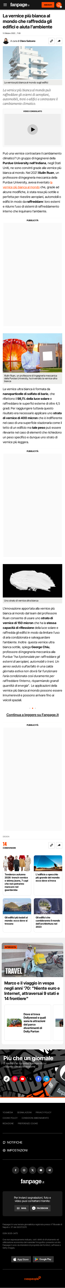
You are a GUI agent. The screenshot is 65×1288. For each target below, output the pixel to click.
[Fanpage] (32, 1181)
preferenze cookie (28, 1123)
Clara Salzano (27, 40)
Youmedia (8, 1112)
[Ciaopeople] (32, 1278)
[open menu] (4, 4)
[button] (59, 41)
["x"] (30, 1079)
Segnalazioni (24, 1112)
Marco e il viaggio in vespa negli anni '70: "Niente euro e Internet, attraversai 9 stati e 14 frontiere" (32, 991)
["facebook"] (38, 1079)
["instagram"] (14, 1079)
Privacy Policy (43, 1112)
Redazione (8, 1123)
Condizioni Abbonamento (35, 1118)
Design (6, 837)
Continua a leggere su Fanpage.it (32, 715)
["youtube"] (22, 1079)
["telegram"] (46, 1079)
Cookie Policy (10, 1118)
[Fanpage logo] (19, 5)
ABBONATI (48, 5)
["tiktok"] (6, 1079)
